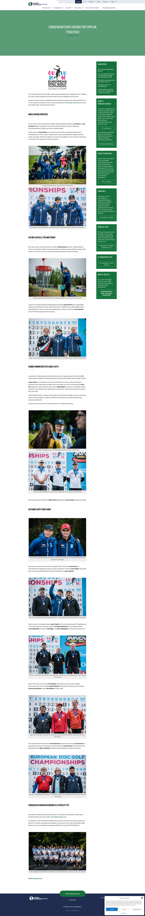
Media (98, 1)
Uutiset (78, 1)
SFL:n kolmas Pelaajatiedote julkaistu (106, 70)
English (112, 1)
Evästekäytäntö (123, 913)
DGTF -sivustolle (106, 181)
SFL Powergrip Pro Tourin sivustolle (106, 264)
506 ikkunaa (75, 910)
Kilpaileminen (58, 8)
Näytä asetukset (136, 909)
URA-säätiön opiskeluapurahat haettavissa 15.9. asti (106, 81)
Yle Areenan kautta (71, 102)
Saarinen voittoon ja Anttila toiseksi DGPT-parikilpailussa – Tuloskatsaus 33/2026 (106, 90)
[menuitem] (78, 1)
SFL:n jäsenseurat (106, 128)
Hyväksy (112, 909)
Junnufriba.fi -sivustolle (106, 217)
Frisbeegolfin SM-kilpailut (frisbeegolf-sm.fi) (106, 246)
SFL (84, 1)
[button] (142, 898)
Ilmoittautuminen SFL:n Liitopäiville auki (104, 85)
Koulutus (91, 1)
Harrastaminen (46, 8)
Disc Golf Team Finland (92, 8)
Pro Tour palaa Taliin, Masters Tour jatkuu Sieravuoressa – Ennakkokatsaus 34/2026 (106, 75)
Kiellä (124, 909)
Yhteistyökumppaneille (108, 8)
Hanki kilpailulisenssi (72, 894)
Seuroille (68, 8)
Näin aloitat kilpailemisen (106, 144)
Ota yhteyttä (72, 900)
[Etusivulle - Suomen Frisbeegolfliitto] (37, 4)
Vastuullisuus (78, 8)
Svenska (105, 1)
